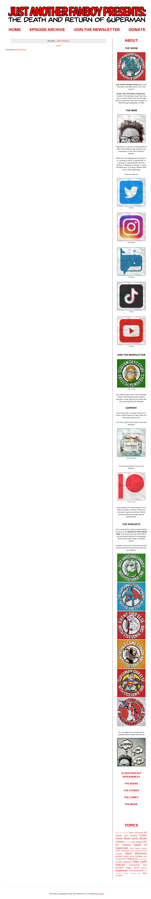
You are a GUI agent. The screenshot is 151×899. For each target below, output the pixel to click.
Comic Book (123, 838)
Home (58, 46)
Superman (122, 870)
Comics (120, 841)
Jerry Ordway (136, 856)
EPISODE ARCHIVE (47, 29)
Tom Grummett (136, 870)
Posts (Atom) (21, 50)
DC (145, 841)
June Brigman (143, 859)
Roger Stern (132, 867)
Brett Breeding (130, 836)
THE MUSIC (131, 804)
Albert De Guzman (122, 833)
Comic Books (139, 838)
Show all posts (63, 41)
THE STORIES (131, 790)
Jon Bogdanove (130, 858)
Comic (143, 835)
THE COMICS (131, 797)
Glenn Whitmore (136, 853)
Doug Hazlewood (136, 851)
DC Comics (123, 845)
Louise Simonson (124, 861)
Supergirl (144, 868)
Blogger (101, 894)
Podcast (120, 865)
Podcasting (134, 865)
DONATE (137, 29)
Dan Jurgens (137, 841)
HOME (15, 29)
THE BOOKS (131, 783)
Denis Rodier (134, 848)
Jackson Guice (122, 856)
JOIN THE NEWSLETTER (97, 29)
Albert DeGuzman (136, 832)
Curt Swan (128, 842)
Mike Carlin (140, 861)
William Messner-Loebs (132, 873)
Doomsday (125, 851)
